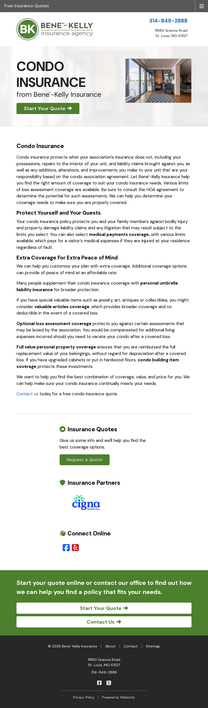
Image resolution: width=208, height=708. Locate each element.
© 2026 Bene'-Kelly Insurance (72, 646)
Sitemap (153, 646)
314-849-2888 (168, 20)
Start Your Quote (44, 108)
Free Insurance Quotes (26, 6)
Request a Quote (84, 460)
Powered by (118, 697)
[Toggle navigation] (201, 6)
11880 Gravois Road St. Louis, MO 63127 (104, 662)
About (110, 646)
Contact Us (101, 622)
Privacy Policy (83, 697)
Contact (131, 646)
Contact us (27, 394)
